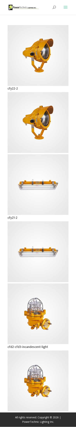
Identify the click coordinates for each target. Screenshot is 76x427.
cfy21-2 (12, 218)
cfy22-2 (13, 88)
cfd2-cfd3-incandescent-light (28, 347)
